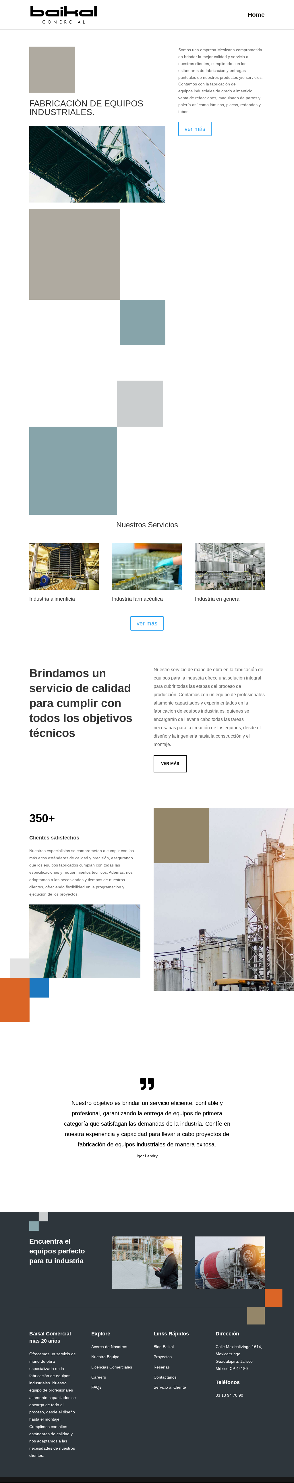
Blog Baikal (164, 1346)
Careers (98, 1377)
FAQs (96, 1387)
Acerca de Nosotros (109, 1346)
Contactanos (165, 1377)
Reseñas (162, 1367)
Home (256, 15)
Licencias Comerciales (111, 1367)
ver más (195, 129)
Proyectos (163, 1356)
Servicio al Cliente (170, 1387)
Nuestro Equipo (105, 1356)
